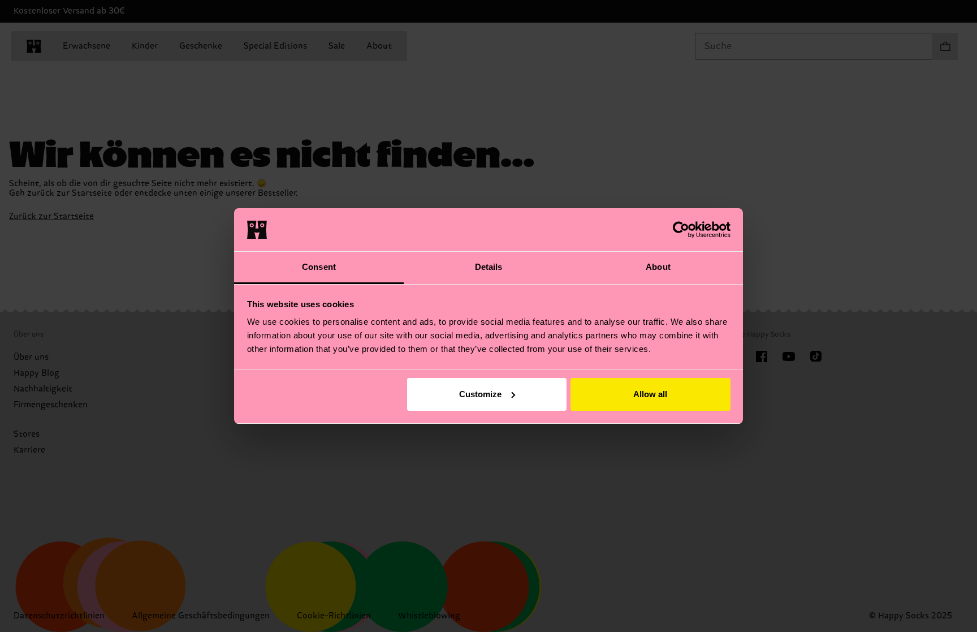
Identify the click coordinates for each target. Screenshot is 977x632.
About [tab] (658, 267)
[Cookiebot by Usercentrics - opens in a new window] (681, 229)
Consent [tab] (319, 267)
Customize (480, 394)
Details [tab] (489, 267)
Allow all (650, 394)
